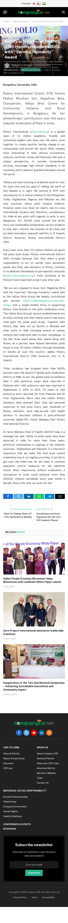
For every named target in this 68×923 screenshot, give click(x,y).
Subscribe (34, 873)
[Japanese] (34, 3)
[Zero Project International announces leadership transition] (34, 609)
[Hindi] (44, 3)
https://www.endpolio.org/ (19, 275)
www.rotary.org (39, 131)
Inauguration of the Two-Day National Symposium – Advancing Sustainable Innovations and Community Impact (34, 686)
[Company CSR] (34, 12)
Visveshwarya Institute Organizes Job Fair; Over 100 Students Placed (48, 517)
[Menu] (5, 12)
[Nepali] (39, 3)
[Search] (63, 12)
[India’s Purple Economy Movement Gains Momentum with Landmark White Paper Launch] (34, 557)
